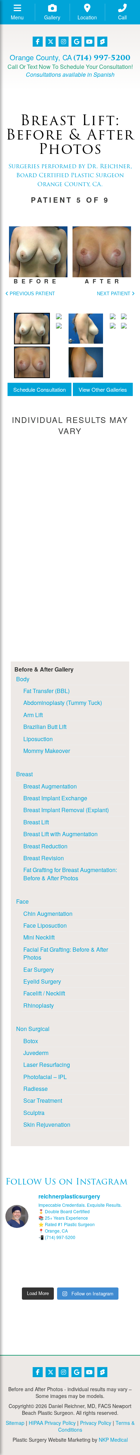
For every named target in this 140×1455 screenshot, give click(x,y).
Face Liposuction (45, 925)
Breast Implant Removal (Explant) (66, 810)
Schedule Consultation (39, 389)
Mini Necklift (39, 937)
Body (22, 679)
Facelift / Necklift (44, 993)
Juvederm (35, 1053)
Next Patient (114, 293)
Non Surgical (33, 1029)
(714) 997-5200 (101, 57)
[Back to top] (117, 1432)
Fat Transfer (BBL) (46, 691)
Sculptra (34, 1112)
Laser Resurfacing (46, 1064)
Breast (24, 774)
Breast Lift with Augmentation (60, 834)
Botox (30, 1041)
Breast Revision (43, 858)
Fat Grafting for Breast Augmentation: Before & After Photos (70, 874)
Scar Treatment (42, 1100)
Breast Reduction (45, 846)
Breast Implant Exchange (55, 798)
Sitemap (15, 1422)
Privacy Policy (95, 1422)
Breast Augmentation (50, 786)
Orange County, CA (41, 57)
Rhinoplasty (38, 1005)
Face (22, 901)
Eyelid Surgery (42, 981)
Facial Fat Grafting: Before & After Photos (65, 953)
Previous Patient (31, 293)
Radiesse (35, 1088)
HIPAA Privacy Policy (52, 1422)
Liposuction (38, 739)
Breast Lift (36, 822)
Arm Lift (33, 715)
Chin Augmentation (48, 913)
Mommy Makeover (46, 751)
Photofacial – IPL (45, 1077)
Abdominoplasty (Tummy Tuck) (62, 702)
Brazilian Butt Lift (44, 726)
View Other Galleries (103, 389)
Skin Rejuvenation (46, 1124)
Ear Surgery (38, 969)
